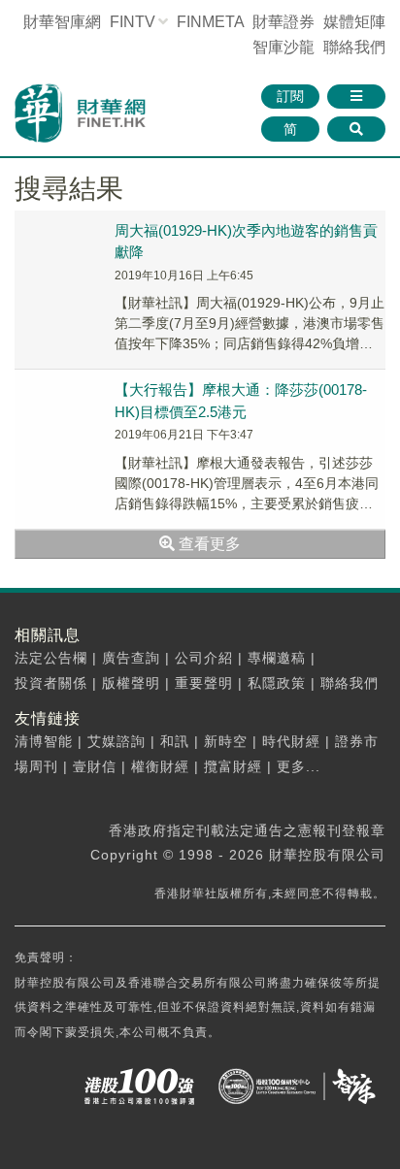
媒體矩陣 (354, 22)
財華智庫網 (62, 22)
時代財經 (291, 741)
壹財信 (95, 766)
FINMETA (210, 22)
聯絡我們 (354, 47)
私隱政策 (277, 683)
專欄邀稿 (277, 658)
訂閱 (290, 96)
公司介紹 (204, 658)
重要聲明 (204, 683)
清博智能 (44, 741)
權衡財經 (160, 766)
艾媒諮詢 (116, 741)
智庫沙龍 (283, 47)
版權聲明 (131, 683)
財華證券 (283, 22)
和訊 (174, 741)
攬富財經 (233, 766)
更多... (298, 766)
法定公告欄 (51, 658)
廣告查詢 (131, 658)
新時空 (226, 741)
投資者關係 (51, 683)
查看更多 (208, 544)
